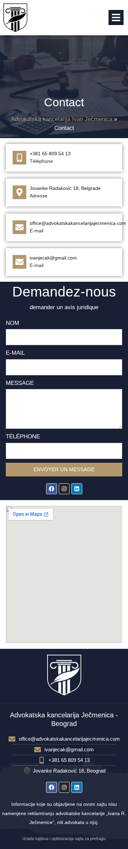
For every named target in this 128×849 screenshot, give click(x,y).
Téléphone (23, 436)
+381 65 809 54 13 (50, 153)
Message (20, 383)
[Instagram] (64, 488)
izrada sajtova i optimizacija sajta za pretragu (64, 838)
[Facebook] (51, 488)
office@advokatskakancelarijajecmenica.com (78, 223)
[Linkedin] (76, 488)
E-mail (15, 353)
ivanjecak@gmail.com (53, 257)
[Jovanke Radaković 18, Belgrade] (19, 192)
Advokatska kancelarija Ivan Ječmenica (61, 119)
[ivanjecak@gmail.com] (19, 262)
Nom (12, 323)
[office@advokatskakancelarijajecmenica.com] (19, 227)
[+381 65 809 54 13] (19, 158)
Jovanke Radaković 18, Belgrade (65, 188)
